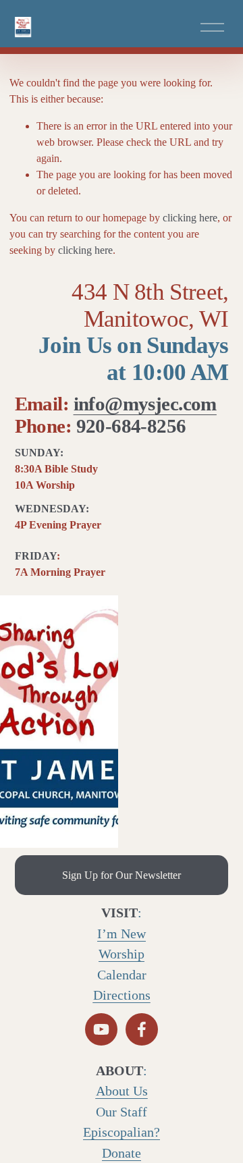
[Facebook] (142, 1029)
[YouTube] (101, 1029)
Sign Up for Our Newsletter (121, 875)
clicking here (190, 217)
